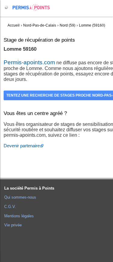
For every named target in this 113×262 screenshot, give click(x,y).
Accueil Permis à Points (34, 7)
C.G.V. (10, 206)
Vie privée (13, 225)
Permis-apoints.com (29, 62)
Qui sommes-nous (20, 197)
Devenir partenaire (22, 145)
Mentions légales (19, 216)
